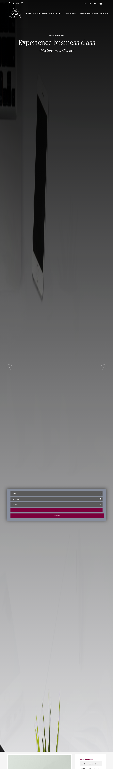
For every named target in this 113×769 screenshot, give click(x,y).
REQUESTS (57, 527)
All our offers (40, 13)
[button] (100, 3)
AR (94, 3)
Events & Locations (89, 13)
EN (90, 3)
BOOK (56, 521)
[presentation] (9, 384)
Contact (104, 13)
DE (85, 3)
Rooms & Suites (56, 13)
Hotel (28, 13)
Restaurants (72, 13)
